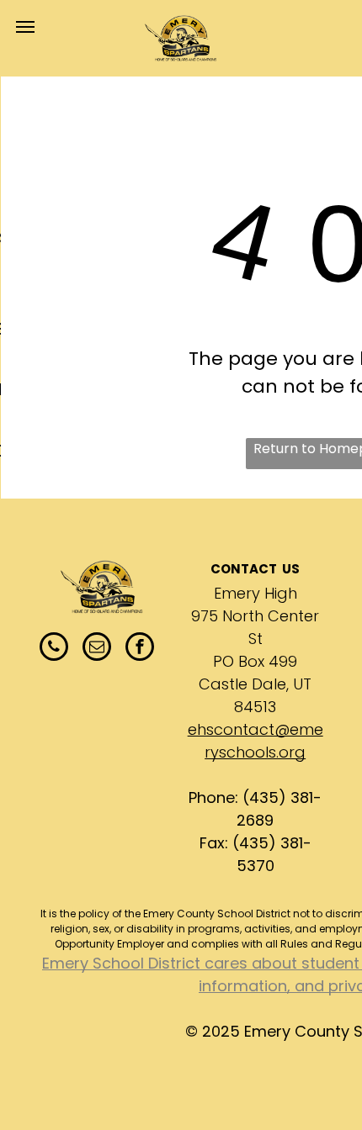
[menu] (25, 27)
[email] (97, 648)
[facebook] (139, 648)
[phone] (54, 648)
